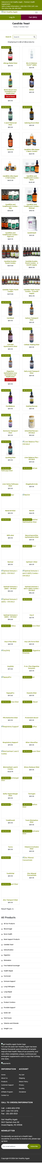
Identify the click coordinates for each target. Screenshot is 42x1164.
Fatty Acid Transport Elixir (31, 372)
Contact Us (5, 1095)
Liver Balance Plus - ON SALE (32, 458)
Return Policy (23, 1081)
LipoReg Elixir (10, 457)
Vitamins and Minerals (11, 1023)
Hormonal (7, 976)
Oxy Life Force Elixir (31, 642)
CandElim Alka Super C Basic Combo (31, 150)
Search (8, 37)
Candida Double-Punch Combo (10, 262)
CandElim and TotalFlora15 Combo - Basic (32, 178)
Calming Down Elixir (31, 123)
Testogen (31, 794)
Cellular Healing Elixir (31, 345)
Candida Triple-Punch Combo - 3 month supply (32, 291)
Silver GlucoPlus (32, 742)
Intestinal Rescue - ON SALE (32, 432)
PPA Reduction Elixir (10, 718)
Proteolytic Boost (31, 718)
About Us (4, 1078)
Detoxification (8, 950)
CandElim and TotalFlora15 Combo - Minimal (32, 206)
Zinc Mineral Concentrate (31, 874)
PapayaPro (10, 693)
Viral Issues (8, 1018)
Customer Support (7, 1085)
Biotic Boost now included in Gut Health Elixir (10, 91)
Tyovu (10, 847)
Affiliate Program (7, 1092)
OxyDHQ (10, 666)
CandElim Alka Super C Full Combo (10, 177)
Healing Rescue (31, 406)
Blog (2, 1088)
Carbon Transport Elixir (31, 319)
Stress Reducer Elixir (31, 767)
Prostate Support (9, 1007)
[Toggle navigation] (36, 12)
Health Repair (8, 971)
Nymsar (10, 562)
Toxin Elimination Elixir (31, 821)
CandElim (10, 149)
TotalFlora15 (10, 820)
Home (15, 27)
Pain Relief (7, 997)
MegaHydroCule (32, 484)
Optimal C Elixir (31, 562)
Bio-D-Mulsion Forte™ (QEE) (31, 64)
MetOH (31, 511)
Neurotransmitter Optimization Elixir (32, 536)
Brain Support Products (12, 939)
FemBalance (10, 406)
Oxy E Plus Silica (10, 642)
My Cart (21, 1075)
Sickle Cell (7, 1013)
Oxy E (32, 615)
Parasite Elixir (32, 693)
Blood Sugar (8, 929)
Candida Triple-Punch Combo (10, 290)
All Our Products (9, 924)
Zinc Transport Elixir (10, 900)
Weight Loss (8, 1028)
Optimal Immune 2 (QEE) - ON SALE (10, 616)
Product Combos (9, 1002)
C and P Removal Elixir (10, 124)
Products (4, 1081)
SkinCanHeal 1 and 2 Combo (10, 768)
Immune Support (9, 981)
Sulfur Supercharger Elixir (10, 794)
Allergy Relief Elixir (10, 63)
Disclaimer (22, 1092)
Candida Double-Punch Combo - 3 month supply (31, 263)
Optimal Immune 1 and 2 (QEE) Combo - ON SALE (32, 588)
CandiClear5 (31, 233)
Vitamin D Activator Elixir (32, 848)
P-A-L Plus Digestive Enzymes (31, 667)
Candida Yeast (24, 27)
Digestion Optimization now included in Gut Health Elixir (10, 374)
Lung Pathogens (9, 986)
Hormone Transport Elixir (10, 432)
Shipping (22, 1078)
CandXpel (10, 318)
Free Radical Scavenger (12, 965)
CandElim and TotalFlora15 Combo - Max (10, 206)
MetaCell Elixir (10, 511)
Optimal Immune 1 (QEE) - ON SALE (10, 587)
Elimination (7, 960)
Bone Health (8, 934)
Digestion (7, 955)
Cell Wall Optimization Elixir (10, 345)
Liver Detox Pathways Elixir (10, 485)
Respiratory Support (10, 742)
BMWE (31, 90)
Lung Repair (8, 992)
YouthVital (10, 873)
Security (21, 1088)
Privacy (21, 1085)
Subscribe (34, 1146)
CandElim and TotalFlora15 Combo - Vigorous (10, 234)
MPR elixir (10, 535)
